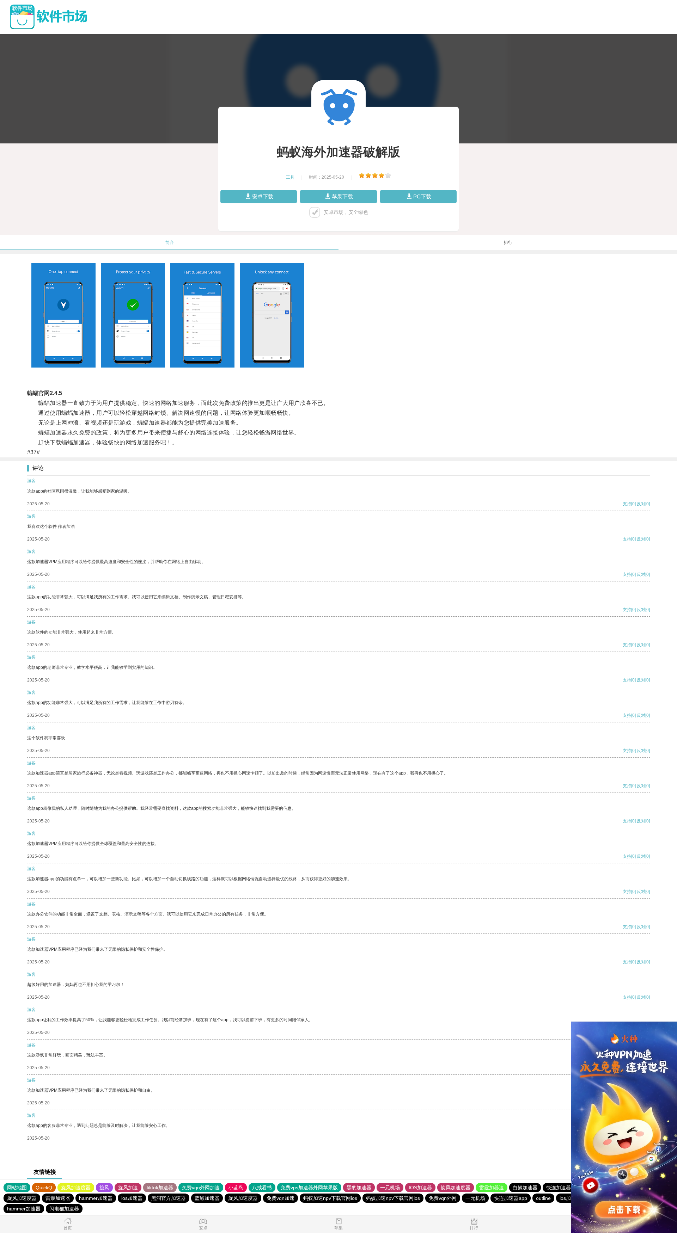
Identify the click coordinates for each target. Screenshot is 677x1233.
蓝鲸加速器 (207, 1198)
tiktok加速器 (160, 1187)
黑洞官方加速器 (168, 1198)
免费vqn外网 (443, 1198)
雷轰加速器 (57, 1198)
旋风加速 (128, 1187)
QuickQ (44, 1187)
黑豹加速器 (359, 1187)
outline (543, 1198)
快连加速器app (562, 1187)
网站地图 (17, 1187)
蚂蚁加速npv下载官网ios (330, 1198)
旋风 (104, 1187)
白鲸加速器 (525, 1187)
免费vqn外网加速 (201, 1187)
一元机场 (390, 1187)
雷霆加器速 (491, 1187)
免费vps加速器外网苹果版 (309, 1187)
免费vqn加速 (280, 1198)
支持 (627, 503)
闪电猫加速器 (64, 1209)
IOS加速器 (420, 1187)
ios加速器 (131, 1198)
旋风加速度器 (76, 1187)
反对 (641, 503)
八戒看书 (262, 1187)
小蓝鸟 (235, 1187)
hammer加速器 (95, 1198)
